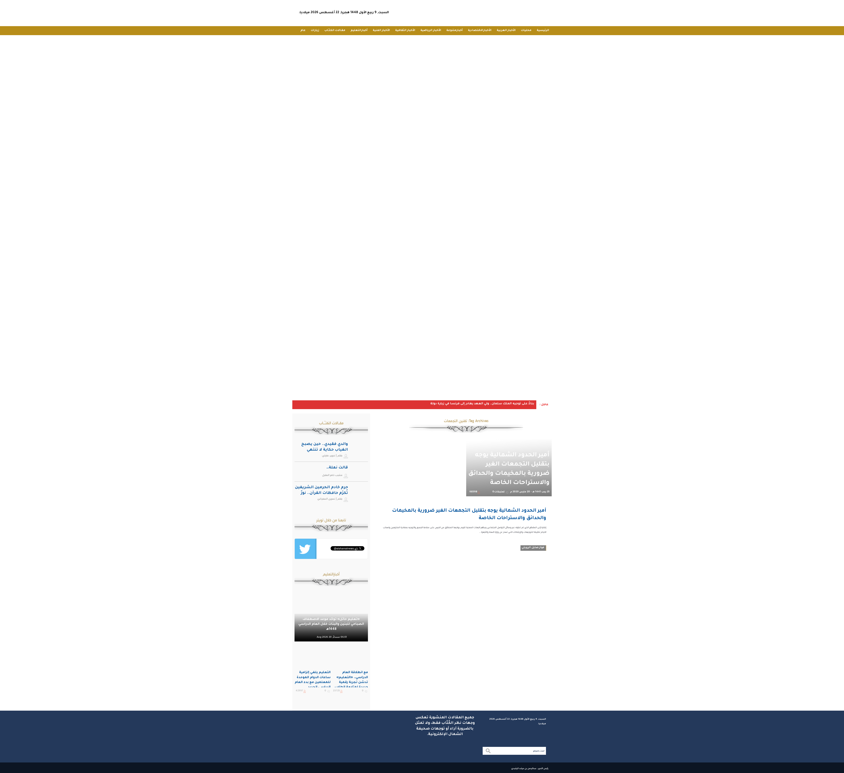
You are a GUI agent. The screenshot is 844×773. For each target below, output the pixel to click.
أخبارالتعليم (359, 30)
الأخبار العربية (506, 30)
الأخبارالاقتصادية (479, 30)
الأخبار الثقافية (405, 30)
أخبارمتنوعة (454, 30)
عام (303, 30)
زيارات (315, 30)
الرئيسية (543, 30)
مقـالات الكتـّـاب (334, 30)
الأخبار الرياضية (430, 30)
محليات (526, 30)
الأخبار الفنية (381, 30)
